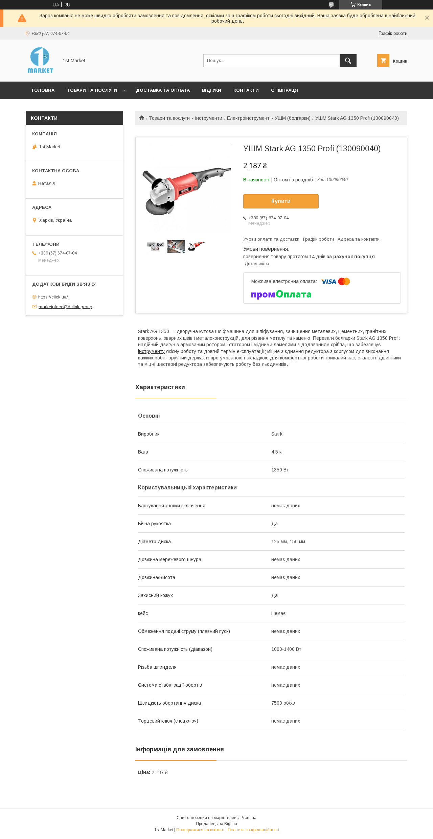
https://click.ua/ (53, 297)
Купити (281, 201)
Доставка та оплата (163, 90)
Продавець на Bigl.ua (216, 823)
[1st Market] (40, 72)
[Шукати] (348, 60)
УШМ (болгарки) (293, 118)
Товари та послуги (92, 90)
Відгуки (211, 90)
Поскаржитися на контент (200, 829)
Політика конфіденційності (253, 829)
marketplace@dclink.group (65, 306)
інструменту (151, 351)
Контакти (246, 90)
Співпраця (284, 90)
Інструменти (208, 118)
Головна (43, 90)
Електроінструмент (248, 118)
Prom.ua (248, 817)
